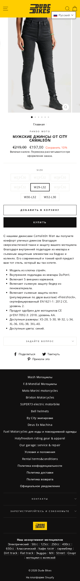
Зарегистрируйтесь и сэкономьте (40, 511)
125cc (45, 544)
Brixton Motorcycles (40, 397)
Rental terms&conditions (40, 459)
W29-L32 (40, 187)
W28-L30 (60, 177)
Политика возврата (40, 479)
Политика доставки (40, 472)
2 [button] (36, 118)
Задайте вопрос (40, 341)
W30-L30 (60, 187)
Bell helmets (40, 411)
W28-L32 (20, 187)
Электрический (19, 544)
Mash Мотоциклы (40, 377)
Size (40, 170)
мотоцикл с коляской (40, 557)
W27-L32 (40, 177)
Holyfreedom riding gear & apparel (40, 438)
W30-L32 (30, 197)
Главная (39, 124)
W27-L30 (20, 177)
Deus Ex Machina (40, 425)
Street (61, 553)
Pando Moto (40, 131)
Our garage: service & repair (40, 445)
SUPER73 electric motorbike (40, 404)
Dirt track (11, 553)
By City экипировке (40, 418)
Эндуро (41, 553)
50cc (35, 544)
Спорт (71, 553)
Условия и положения (40, 452)
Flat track (27, 553)
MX (51, 553)
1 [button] (32, 117)
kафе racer (46, 548)
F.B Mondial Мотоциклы (40, 384)
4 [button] (42, 118)
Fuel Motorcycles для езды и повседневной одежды (40, 431)
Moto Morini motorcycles (40, 391)
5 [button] (46, 118)
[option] (40, 65)
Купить (40, 222)
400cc (66, 544)
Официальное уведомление (40, 486)
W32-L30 (50, 197)
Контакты (40, 498)
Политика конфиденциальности (40, 466)
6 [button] (49, 118)
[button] (63, 15)
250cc (55, 544)
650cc (10, 548)
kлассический (26, 548)
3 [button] (39, 118)
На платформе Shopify (40, 577)
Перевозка (37, 151)
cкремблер (64, 548)
